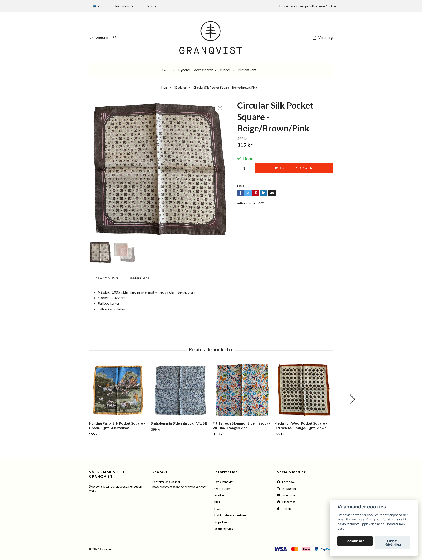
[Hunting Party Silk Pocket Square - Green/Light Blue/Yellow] (118, 390)
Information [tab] (106, 277)
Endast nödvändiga (392, 542)
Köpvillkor (221, 522)
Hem (164, 87)
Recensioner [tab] (140, 277)
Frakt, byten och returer (230, 515)
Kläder (225, 70)
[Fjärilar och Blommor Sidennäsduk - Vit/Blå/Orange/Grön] (242, 390)
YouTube (288, 495)
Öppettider (222, 488)
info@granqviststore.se (168, 487)
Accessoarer (203, 70)
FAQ (217, 508)
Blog (217, 502)
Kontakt (220, 495)
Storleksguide (223, 528)
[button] (352, 399)
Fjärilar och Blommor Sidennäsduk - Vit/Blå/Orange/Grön (241, 425)
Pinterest (288, 502)
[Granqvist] (210, 38)
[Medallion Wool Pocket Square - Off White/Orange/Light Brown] (303, 390)
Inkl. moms (122, 6)
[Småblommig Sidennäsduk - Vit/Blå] (180, 390)
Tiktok (286, 508)
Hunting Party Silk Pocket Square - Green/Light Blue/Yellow (117, 425)
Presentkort (247, 70)
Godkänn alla (355, 541)
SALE (166, 70)
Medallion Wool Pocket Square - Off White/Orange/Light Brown (300, 425)
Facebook (288, 482)
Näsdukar (180, 87)
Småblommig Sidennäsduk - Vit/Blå (179, 423)
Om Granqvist (224, 482)
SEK (150, 6)
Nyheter (184, 70)
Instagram (288, 488)
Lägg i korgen (296, 168)
